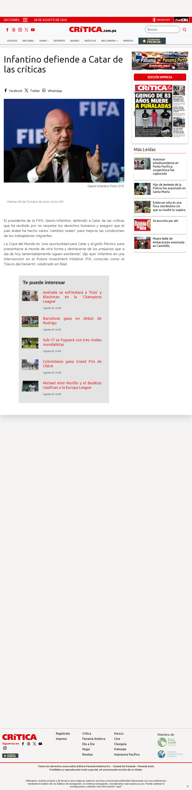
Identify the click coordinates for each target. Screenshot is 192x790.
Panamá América (93, 738)
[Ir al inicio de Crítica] (94, 29)
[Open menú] (25, 20)
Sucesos (12, 40)
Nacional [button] (28, 40)
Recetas (87, 754)
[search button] (185, 29)
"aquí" (118, 786)
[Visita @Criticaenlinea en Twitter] (29, 743)
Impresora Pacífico (127, 754)
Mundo (74, 40)
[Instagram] (20, 29)
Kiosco (119, 733)
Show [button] (43, 40)
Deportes (59, 40)
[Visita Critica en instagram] (5, 747)
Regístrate (63, 733)
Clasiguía (120, 744)
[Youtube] (33, 29)
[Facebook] (7, 29)
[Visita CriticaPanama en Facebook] (23, 743)
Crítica (86, 733)
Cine (117, 738)
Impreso (128, 40)
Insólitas (90, 40)
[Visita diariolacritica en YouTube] (40, 743)
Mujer (86, 749)
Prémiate (120, 749)
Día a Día (88, 744)
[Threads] (14, 29)
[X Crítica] (27, 29)
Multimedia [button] (108, 40)
